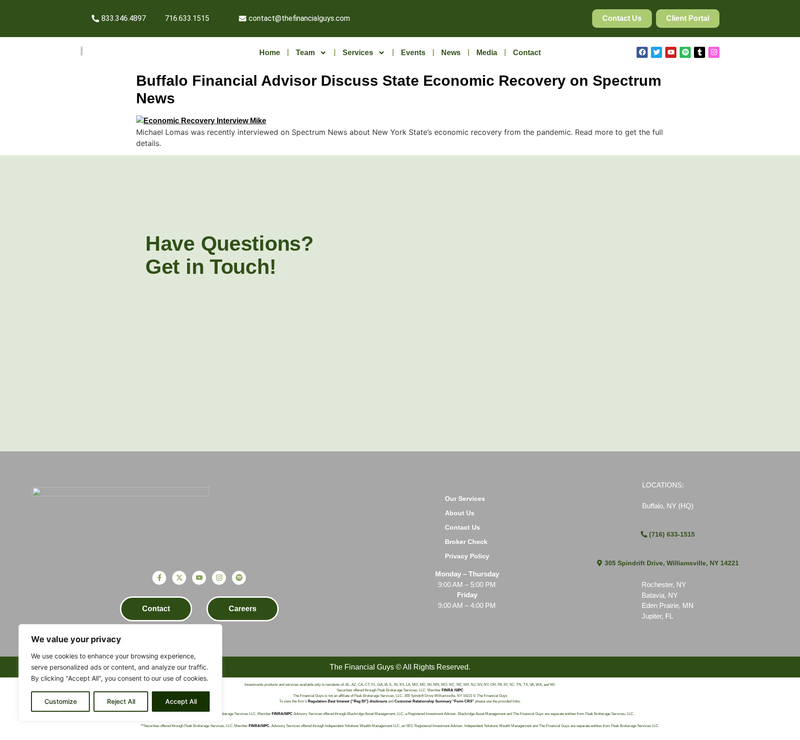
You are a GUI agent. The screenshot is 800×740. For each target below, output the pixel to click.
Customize (60, 701)
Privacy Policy (467, 556)
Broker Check (466, 541)
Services (358, 53)
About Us (460, 513)
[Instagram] (713, 52)
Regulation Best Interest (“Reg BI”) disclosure (347, 701)
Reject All (121, 701)
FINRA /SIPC (452, 690)
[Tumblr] (699, 52)
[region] (120, 672)
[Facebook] (642, 52)
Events (413, 53)
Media (486, 53)
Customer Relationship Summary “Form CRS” (434, 701)
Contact (527, 53)
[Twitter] (656, 52)
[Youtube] (670, 52)
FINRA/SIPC (282, 714)
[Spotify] (685, 52)
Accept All (181, 701)
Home (269, 53)
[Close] (212, 632)
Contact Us (462, 527)
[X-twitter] (179, 578)
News (451, 53)
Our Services (465, 498)
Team (305, 53)
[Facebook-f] (159, 578)
